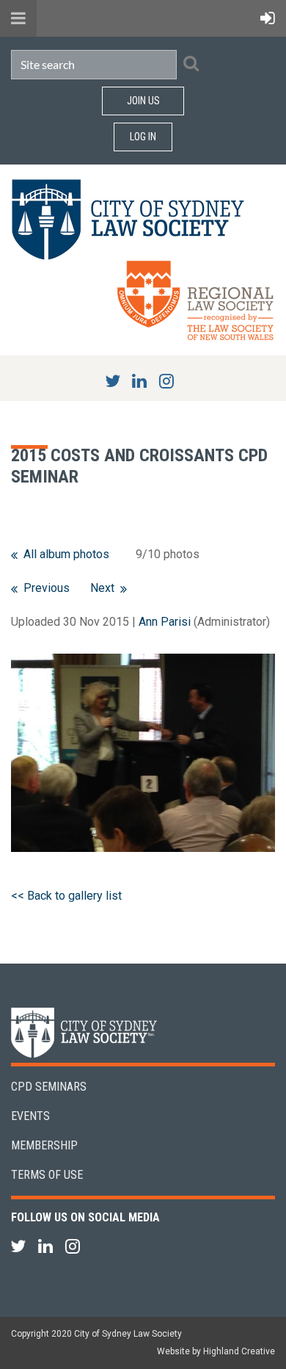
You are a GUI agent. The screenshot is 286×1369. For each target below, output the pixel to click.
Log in (143, 136)
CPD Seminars (49, 1087)
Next (102, 588)
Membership (44, 1145)
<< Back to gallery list (66, 896)
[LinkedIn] (139, 380)
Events (30, 1116)
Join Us (143, 100)
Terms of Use (47, 1175)
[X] (112, 380)
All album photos (66, 554)
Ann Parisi (165, 622)
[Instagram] (166, 380)
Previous (46, 588)
